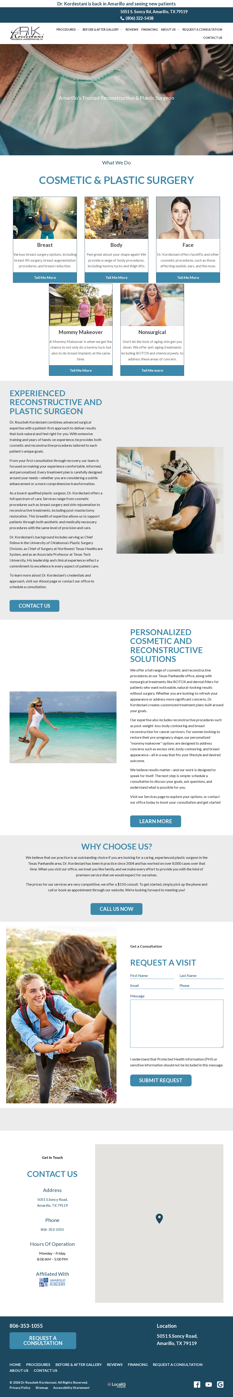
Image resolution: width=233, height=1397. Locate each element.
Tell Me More (45, 277)
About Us (168, 29)
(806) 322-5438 (139, 18)
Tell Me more (152, 370)
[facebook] (197, 1384)
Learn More (155, 821)
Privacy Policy (20, 1388)
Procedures (66, 29)
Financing (149, 29)
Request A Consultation (202, 29)
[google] (220, 1384)
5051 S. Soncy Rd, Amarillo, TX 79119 (153, 11)
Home (15, 1364)
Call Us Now (116, 909)
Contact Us (212, 38)
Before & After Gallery (79, 1364)
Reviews (132, 29)
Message (137, 996)
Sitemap (41, 1388)
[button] (159, 1219)
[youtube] (208, 1384)
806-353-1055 (52, 1229)
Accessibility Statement (71, 1388)
